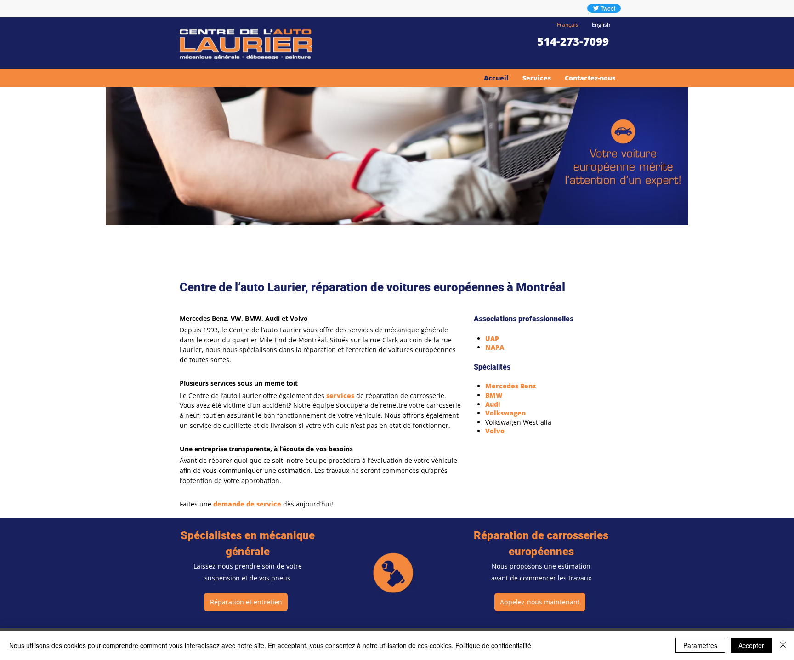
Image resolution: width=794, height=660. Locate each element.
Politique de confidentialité (493, 645)
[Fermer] (782, 645)
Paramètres (700, 645)
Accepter (751, 645)
